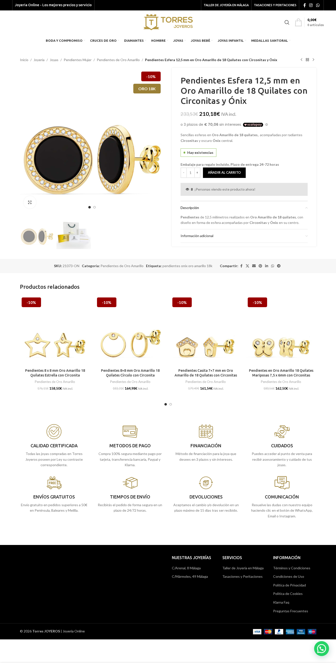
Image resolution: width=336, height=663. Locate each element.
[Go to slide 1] (89, 207)
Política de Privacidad (289, 585)
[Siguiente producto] (313, 60)
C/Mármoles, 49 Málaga (190, 576)
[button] (321, 648)
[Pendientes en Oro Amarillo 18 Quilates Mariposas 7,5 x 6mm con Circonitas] (281, 331)
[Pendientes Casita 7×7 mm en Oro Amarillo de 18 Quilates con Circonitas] (206, 331)
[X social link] (247, 266)
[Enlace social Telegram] (279, 266)
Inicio (24, 60)
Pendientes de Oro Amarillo (118, 60)
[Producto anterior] (301, 60)
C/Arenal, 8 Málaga (186, 568)
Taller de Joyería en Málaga (243, 568)
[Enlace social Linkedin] (267, 266)
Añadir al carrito (224, 172)
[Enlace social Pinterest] (260, 266)
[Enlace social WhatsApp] (317, 5)
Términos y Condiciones (291, 568)
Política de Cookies (288, 593)
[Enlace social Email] (254, 266)
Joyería (39, 60)
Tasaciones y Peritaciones (242, 576)
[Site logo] (168, 22)
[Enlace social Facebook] (305, 5)
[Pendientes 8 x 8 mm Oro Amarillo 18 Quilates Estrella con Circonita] (55, 331)
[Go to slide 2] (94, 207)
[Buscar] (287, 22)
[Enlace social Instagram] (311, 5)
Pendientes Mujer (78, 60)
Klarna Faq (281, 602)
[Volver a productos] (307, 60)
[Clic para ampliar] (30, 202)
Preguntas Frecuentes (290, 611)
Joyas (54, 60)
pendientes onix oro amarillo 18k (187, 266)
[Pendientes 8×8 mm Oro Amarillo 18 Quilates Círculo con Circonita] (130, 331)
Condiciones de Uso (288, 576)
